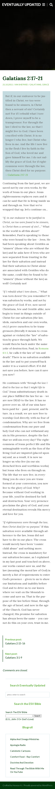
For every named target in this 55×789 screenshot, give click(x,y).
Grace (45, 84)
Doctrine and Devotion (21, 762)
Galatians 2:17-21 (18, 175)
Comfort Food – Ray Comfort (25, 756)
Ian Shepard (21, 84)
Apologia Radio (18, 745)
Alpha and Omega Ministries (24, 739)
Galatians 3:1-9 (13, 655)
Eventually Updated (21, 4)
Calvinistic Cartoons (20, 750)
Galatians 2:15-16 (15, 641)
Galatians (35, 84)
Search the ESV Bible (16, 712)
